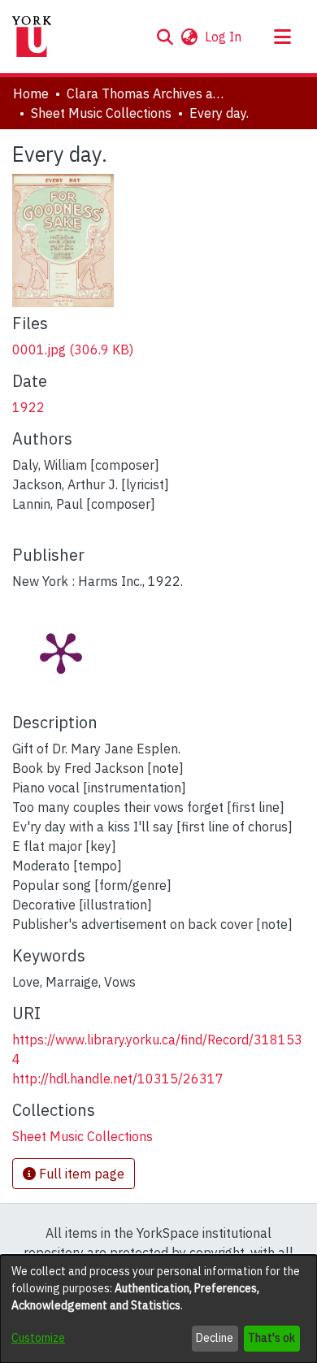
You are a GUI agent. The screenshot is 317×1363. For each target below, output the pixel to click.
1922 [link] (28, 407)
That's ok (271, 1337)
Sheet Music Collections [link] (101, 113)
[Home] (31, 36)
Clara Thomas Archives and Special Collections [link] (148, 93)
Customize (38, 1337)
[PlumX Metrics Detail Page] (61, 652)
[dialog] (158, 1309)
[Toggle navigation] (282, 36)
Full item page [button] (80, 1173)
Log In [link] (224, 36)
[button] (164, 36)
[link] (72, 349)
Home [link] (31, 93)
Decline (214, 1337)
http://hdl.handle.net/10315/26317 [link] (118, 1078)
